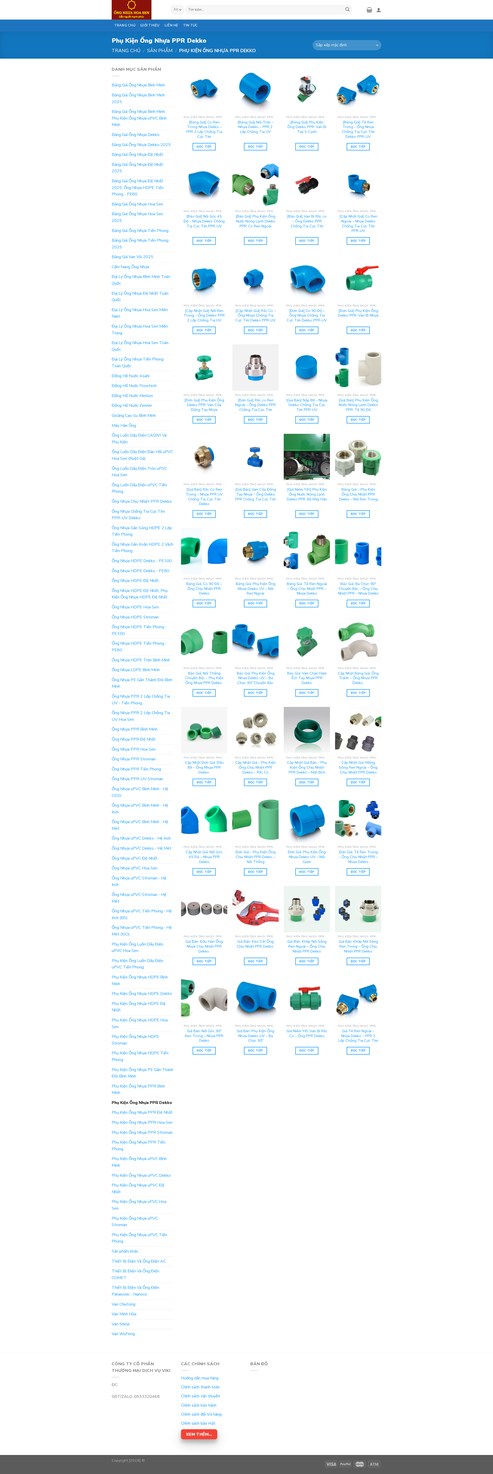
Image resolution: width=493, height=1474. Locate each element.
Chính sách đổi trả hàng (201, 1414)
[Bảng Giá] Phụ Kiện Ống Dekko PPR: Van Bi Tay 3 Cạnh (306, 127)
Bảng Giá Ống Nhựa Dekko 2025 (141, 145)
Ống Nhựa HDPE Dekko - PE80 (140, 571)
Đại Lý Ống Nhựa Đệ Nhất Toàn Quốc (140, 297)
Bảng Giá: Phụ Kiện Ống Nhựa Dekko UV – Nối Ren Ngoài (256, 588)
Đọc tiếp (204, 147)
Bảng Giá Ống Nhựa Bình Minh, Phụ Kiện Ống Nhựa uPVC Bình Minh (139, 118)
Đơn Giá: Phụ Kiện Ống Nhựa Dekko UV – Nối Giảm (307, 857)
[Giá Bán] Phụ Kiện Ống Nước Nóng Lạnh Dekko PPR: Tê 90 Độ (358, 405)
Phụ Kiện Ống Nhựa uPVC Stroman (135, 1222)
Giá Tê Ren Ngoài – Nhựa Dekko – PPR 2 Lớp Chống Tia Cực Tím (358, 1036)
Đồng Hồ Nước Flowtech (134, 386)
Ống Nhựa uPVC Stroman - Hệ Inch (139, 881)
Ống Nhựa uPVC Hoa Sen (134, 868)
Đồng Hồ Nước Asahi (130, 376)
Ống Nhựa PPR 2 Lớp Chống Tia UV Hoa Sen (141, 716)
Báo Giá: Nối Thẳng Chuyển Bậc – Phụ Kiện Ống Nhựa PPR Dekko (204, 678)
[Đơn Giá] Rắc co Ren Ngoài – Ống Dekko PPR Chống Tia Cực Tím (255, 405)
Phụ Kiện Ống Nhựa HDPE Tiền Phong (140, 1056)
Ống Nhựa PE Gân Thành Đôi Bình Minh (142, 683)
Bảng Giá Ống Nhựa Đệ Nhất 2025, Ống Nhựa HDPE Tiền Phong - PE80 (138, 187)
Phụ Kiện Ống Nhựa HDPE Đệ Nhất (139, 1007)
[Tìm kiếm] (347, 9)
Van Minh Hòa (124, 1314)
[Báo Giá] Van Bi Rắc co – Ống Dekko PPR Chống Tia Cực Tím (307, 221)
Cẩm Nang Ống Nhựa (130, 267)
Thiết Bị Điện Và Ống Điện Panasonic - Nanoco (135, 1291)
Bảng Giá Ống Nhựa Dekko (135, 135)
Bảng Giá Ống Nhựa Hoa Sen (137, 204)
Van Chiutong (123, 1304)
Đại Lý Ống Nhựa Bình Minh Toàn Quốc (141, 280)
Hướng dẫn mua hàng (200, 1378)
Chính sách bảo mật (198, 1423)
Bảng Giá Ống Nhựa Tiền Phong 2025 (140, 244)
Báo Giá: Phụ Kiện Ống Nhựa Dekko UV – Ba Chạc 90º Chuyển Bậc (255, 678)
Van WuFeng (123, 1334)
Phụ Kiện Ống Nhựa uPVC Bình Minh (139, 1162)
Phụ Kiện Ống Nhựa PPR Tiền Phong (138, 1145)
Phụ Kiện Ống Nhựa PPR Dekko (142, 1103)
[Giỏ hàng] (369, 9)
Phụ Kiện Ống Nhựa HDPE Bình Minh (140, 980)
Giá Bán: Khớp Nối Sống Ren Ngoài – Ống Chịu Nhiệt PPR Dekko (307, 946)
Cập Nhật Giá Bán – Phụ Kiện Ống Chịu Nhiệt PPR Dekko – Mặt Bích (307, 767)
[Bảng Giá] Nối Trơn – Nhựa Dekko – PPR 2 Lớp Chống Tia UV (255, 127)
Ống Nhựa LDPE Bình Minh (136, 670)
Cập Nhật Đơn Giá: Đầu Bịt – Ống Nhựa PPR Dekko (204, 767)
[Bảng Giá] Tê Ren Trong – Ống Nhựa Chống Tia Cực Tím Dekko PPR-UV (358, 129)
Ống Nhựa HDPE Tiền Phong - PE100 (139, 630)
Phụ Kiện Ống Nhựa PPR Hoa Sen (142, 1122)
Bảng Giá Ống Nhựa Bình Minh (138, 85)
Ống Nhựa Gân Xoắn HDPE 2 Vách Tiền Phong (142, 548)
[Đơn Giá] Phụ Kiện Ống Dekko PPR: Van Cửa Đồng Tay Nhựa (204, 405)
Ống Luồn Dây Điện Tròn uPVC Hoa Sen (139, 472)
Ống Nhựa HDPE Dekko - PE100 (142, 561)
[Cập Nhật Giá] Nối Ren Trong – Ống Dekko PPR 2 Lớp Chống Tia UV (204, 315)
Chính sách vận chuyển (200, 1396)
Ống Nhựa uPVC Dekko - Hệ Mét (142, 848)
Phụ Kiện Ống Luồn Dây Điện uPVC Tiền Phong (137, 964)
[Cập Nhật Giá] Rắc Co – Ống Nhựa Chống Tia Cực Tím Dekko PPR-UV (255, 315)
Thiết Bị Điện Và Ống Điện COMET (135, 1274)
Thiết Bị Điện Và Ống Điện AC (139, 1261)
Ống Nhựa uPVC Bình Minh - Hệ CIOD (140, 792)
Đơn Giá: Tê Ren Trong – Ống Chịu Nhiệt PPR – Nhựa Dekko (358, 857)
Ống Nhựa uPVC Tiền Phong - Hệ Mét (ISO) (142, 931)
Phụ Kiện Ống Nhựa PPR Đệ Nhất (142, 1112)
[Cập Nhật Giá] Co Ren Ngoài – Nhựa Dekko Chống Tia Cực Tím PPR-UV (358, 223)
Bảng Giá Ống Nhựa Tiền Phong (140, 230)
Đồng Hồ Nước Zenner (132, 405)
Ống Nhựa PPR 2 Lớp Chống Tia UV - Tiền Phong (141, 700)
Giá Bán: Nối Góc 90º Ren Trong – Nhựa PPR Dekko (204, 1036)
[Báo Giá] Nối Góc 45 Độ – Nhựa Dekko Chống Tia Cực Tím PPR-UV (204, 221)
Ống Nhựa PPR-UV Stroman (137, 779)
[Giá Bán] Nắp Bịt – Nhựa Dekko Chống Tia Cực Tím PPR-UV (306, 405)
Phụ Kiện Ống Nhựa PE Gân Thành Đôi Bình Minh (142, 1073)
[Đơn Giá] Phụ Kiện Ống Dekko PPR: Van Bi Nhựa (358, 313)
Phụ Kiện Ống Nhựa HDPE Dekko (142, 993)
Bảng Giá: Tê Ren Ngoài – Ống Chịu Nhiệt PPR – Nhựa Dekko (307, 588)
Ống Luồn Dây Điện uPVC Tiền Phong (139, 488)
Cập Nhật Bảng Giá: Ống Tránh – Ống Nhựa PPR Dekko (358, 678)
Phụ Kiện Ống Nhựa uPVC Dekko (141, 1175)
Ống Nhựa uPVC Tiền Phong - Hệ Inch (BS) (142, 914)
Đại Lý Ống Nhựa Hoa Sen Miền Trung (140, 329)
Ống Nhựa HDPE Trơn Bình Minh (141, 660)
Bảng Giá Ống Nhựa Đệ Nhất (137, 154)
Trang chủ (126, 50)
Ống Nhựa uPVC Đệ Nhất (134, 858)
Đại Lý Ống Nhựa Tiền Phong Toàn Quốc (138, 362)
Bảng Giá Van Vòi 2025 (132, 257)
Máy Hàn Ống (124, 425)
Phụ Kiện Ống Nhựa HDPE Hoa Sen (140, 1023)
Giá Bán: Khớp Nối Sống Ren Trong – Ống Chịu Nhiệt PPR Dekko (358, 946)
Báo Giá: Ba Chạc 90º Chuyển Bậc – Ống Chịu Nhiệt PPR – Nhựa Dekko (358, 588)
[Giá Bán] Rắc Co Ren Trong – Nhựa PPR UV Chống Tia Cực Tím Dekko (204, 496)
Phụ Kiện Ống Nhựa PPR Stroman (142, 1132)
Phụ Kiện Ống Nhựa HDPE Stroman (135, 1040)
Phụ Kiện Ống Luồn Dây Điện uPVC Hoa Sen (137, 947)
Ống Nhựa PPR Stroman (134, 759)
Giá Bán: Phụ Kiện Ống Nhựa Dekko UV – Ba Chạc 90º (255, 1036)
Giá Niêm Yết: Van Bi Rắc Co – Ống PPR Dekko (307, 1033)
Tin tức (190, 25)
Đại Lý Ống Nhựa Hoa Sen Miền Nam (140, 313)
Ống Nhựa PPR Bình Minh (134, 729)
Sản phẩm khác (125, 1251)
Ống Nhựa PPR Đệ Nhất (134, 739)
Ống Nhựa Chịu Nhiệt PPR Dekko (142, 501)
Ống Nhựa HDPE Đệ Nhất (135, 580)
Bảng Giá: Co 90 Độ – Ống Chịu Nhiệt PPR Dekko (204, 588)
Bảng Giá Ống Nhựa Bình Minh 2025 (138, 98)
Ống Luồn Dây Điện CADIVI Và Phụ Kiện (139, 439)
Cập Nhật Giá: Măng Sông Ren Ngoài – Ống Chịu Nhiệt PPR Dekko (358, 767)
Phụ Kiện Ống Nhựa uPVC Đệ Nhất (138, 1188)
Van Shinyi (121, 1324)
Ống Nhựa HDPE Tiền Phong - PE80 (139, 647)
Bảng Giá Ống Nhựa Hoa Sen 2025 (137, 217)
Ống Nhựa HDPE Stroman (135, 617)
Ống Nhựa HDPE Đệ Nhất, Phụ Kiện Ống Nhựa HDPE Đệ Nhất (140, 594)
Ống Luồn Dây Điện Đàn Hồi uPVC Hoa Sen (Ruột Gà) (142, 455)
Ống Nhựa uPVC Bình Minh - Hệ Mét (140, 825)
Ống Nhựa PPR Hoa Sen (134, 749)
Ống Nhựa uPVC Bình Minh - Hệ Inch (140, 809)
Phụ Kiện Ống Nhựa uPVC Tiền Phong (139, 1238)
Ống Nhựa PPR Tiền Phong (136, 769)
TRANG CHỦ (124, 25)
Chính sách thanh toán (200, 1387)
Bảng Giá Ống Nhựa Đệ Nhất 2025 (137, 168)
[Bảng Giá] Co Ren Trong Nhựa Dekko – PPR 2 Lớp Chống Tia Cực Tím (204, 129)
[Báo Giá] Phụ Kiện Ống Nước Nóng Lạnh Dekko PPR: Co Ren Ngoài (255, 221)
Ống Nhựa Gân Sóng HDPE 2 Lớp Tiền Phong (142, 531)
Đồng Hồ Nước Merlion (132, 396)
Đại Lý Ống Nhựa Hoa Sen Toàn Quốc (140, 346)
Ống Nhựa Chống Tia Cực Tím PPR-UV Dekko (138, 515)
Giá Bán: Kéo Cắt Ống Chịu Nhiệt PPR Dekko (255, 944)
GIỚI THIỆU (150, 25)
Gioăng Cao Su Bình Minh (134, 415)
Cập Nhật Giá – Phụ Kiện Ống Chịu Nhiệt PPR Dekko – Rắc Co (255, 767)
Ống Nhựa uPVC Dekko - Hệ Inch (141, 838)
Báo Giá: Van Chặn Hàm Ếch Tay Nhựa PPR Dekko (307, 678)
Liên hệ (171, 25)
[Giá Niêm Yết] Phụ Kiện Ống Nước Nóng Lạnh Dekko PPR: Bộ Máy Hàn (307, 494)
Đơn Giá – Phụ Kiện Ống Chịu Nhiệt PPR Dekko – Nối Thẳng (255, 857)
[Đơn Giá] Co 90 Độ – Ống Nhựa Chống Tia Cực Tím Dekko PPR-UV (307, 315)
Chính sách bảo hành (198, 1405)
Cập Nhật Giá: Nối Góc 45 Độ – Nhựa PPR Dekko (204, 857)
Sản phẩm (160, 50)
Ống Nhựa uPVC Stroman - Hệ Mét (139, 898)
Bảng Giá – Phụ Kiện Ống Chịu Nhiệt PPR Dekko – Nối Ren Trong (358, 494)
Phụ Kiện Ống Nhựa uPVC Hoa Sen (139, 1205)
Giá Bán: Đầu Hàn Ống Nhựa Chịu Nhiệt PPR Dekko (204, 946)
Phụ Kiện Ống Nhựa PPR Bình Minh (138, 1089)
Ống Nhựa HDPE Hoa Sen (135, 607)
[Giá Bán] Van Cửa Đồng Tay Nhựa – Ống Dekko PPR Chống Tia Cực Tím (255, 494)
